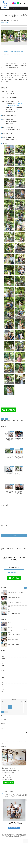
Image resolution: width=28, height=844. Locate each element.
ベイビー (2, 677)
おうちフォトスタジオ (5, 694)
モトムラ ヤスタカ (15, 20)
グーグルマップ (18, 103)
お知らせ (2, 22)
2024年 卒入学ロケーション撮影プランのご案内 (16, 624)
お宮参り (2, 691)
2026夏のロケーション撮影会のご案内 (9, 457)
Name (2, 520)
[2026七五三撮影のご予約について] (19, 436)
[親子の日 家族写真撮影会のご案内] (8, 472)
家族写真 (2, 665)
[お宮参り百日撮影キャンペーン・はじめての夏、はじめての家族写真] (19, 489)
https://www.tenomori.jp (13, 105)
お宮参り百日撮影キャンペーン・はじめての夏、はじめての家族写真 (19, 492)
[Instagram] (13, 3)
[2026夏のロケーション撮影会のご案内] (9, 453)
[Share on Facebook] (15, 3)
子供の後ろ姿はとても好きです (13, 644)
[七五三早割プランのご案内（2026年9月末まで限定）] (19, 453)
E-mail (2, 525)
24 (2, 712)
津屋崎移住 (3, 658)
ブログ (2, 682)
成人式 (2, 663)
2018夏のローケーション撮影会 (14, 634)
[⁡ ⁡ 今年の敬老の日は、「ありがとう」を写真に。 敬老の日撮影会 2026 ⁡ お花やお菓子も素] (14, 812)
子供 (1, 668)
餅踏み (2, 654)
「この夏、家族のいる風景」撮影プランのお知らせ (18, 474)
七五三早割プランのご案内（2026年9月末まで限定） (19, 457)
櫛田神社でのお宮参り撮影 (13, 639)
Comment (2, 510)
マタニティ (3, 675)
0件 (8, 20)
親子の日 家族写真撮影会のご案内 (9, 474)
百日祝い (2, 656)
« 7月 (2, 715)
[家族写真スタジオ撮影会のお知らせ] (9, 488)
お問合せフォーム (15, 573)
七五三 (2, 672)
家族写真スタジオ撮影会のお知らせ (9, 492)
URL (1, 529)
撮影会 (6, 22)
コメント (9, 420)
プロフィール (3, 679)
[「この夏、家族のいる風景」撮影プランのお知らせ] (19, 471)
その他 (2, 686)
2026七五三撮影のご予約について (19, 439)
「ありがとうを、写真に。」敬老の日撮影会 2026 (9, 439)
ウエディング (3, 684)
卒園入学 (2, 670)
